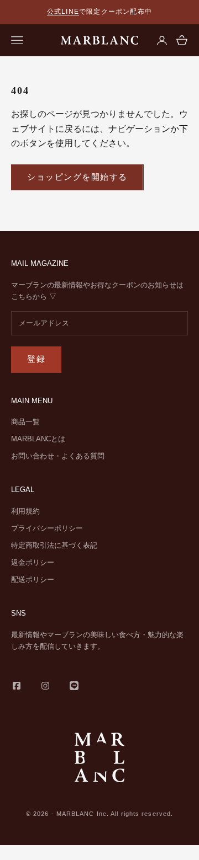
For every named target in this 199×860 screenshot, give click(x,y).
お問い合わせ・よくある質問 (57, 456)
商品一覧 (25, 422)
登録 (36, 359)
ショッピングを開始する (77, 176)
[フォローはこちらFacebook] (16, 685)
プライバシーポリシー (47, 528)
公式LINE (63, 11)
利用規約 (25, 511)
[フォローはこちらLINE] (74, 685)
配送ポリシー (32, 579)
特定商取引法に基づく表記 (54, 545)
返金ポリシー (32, 562)
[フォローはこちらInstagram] (45, 685)
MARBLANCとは (38, 439)
